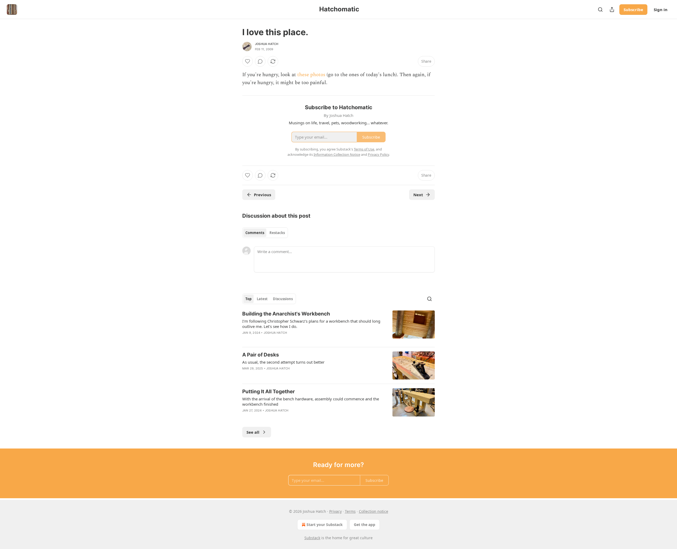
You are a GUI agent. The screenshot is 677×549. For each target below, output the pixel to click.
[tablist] (265, 232)
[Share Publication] (612, 9)
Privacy (335, 511)
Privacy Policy (378, 154)
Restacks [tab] (277, 232)
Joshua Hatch (266, 44)
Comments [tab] (254, 232)
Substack (312, 537)
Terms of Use (364, 149)
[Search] (600, 9)
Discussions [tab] (283, 298)
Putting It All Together (268, 391)
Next (418, 194)
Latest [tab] (262, 298)
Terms (350, 511)
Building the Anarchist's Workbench (286, 314)
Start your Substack (325, 524)
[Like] (247, 61)
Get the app (364, 524)
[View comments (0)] (260, 61)
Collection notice (373, 511)
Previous (262, 194)
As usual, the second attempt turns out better (283, 362)
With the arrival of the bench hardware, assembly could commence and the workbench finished (310, 401)
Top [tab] (248, 298)
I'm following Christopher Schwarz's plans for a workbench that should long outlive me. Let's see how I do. (311, 323)
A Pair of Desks (260, 355)
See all (252, 432)
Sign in (660, 9)
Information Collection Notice (337, 154)
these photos (311, 75)
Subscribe (633, 9)
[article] (338, 326)
